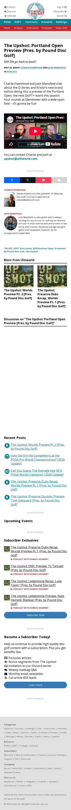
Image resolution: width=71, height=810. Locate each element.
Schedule (46, 22)
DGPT (18, 22)
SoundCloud (10, 785)
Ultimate (11, 15)
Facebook (9, 781)
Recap (20, 736)
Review (28, 736)
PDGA (7, 22)
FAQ (17, 759)
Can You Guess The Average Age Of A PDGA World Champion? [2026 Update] (37, 473)
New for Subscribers (26, 755)
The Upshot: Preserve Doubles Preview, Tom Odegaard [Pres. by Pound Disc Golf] (38, 500)
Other (34, 732)
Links (8, 732)
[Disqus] (35, 377)
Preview (54, 732)
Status (57, 768)
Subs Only (61, 27)
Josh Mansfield (57, 67)
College (23, 745)
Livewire (55, 736)
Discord (11, 11)
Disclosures (39, 768)
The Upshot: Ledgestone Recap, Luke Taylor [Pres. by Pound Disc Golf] (36, 583)
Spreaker (53, 781)
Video (46, 736)
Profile (63, 732)
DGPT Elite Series (22, 248)
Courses (19, 728)
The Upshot (31, 251)
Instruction (32, 27)
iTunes (22, 785)
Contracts (31, 22)
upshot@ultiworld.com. (21, 159)
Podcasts (47, 27)
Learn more (35, 685)
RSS (29, 785)
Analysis (18, 27)
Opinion (25, 732)
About (7, 768)
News (7, 27)
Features (8, 728)
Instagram (30, 781)
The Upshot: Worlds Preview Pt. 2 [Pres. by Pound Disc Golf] (38, 447)
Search (60, 15)
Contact (11, 7)
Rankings (61, 22)
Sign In (60, 7)
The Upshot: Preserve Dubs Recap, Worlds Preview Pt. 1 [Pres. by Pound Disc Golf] (39, 485)
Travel (38, 736)
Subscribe (59, 11)
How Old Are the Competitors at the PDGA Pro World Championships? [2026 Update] (38, 460)
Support (8, 759)
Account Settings (56, 755)
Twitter (19, 781)
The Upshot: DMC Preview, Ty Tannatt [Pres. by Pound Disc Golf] (37, 568)
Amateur (34, 745)
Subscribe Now (35, 615)
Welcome (8, 755)
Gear (39, 728)
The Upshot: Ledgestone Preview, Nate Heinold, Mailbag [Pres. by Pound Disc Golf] (37, 600)
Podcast (12, 71)
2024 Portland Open (43, 248)
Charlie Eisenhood (31, 67)
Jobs (50, 768)
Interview (62, 728)
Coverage (30, 728)
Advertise (17, 768)
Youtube (42, 781)
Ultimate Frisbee (12, 772)
